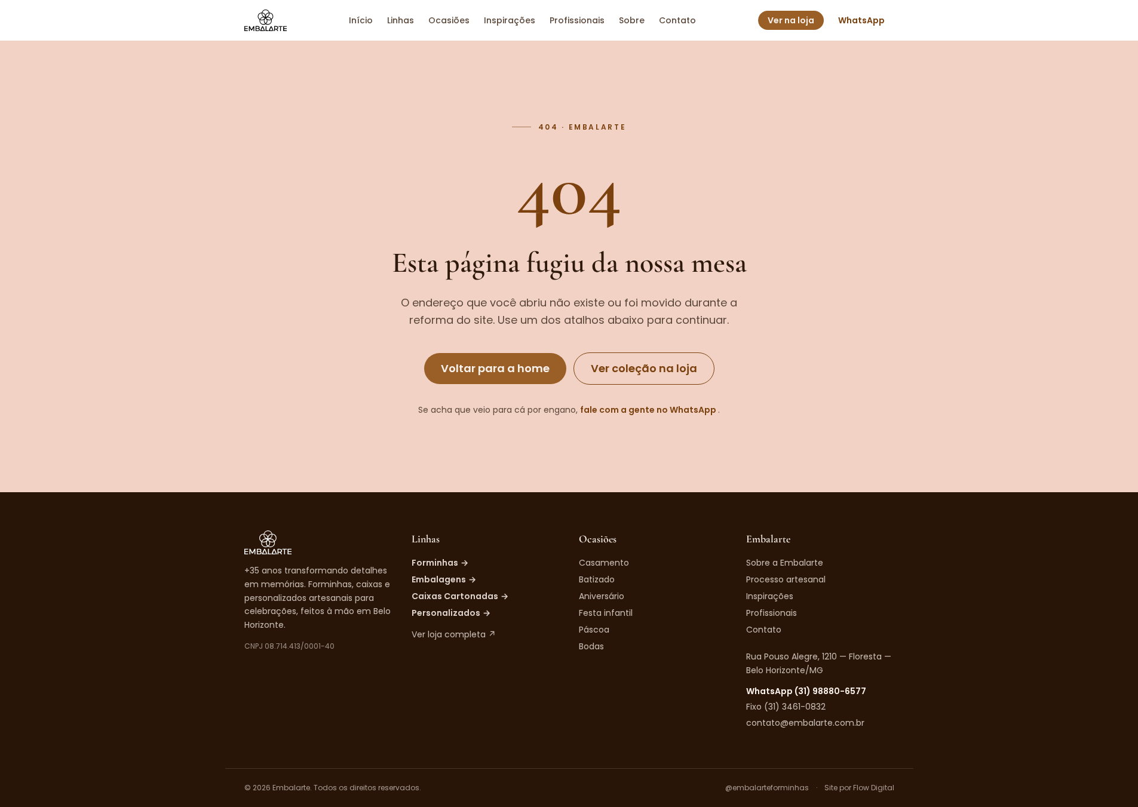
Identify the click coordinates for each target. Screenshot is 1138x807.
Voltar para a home (495, 368)
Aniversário (601, 596)
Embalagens (444, 579)
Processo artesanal (786, 579)
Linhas (400, 20)
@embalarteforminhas (767, 788)
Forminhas (440, 563)
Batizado (597, 579)
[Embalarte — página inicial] (265, 20)
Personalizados (451, 613)
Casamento (604, 563)
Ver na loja (791, 20)
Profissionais (577, 20)
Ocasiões (449, 20)
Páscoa (594, 630)
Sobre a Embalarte (784, 563)
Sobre (632, 20)
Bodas (591, 646)
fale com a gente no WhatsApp (649, 410)
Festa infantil (606, 613)
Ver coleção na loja (644, 368)
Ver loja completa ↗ (454, 634)
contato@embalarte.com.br (805, 723)
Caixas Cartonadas (460, 596)
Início (361, 20)
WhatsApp (861, 20)
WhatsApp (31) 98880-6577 (806, 691)
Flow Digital (873, 788)
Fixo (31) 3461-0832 (786, 707)
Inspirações (509, 20)
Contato (677, 20)
